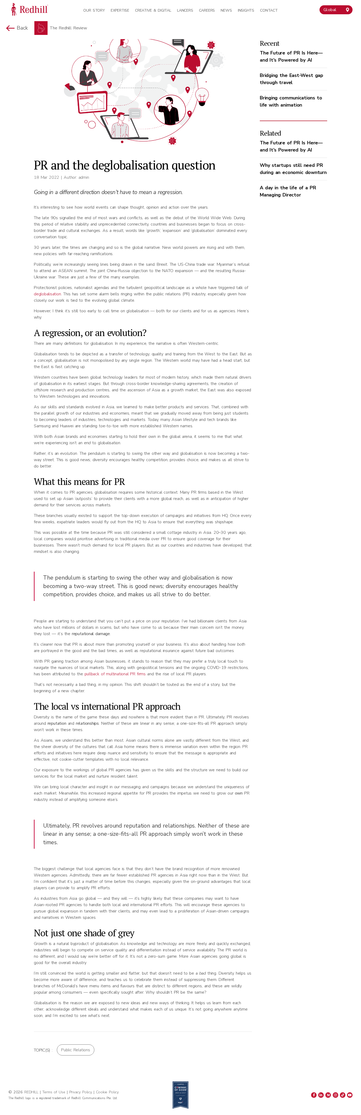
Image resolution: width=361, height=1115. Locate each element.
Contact (268, 10)
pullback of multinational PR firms (115, 674)
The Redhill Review (68, 28)
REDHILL (32, 1092)
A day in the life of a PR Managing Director (288, 191)
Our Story (94, 10)
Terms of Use (53, 1092)
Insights (246, 10)
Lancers (185, 10)
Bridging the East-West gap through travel (291, 79)
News (226, 10)
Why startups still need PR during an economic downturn (293, 169)
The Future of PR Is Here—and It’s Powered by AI (291, 56)
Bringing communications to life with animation (291, 101)
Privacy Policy (80, 1092)
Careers (207, 10)
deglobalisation (47, 294)
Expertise (120, 10)
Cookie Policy (107, 1092)
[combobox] (336, 9)
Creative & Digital (153, 10)
